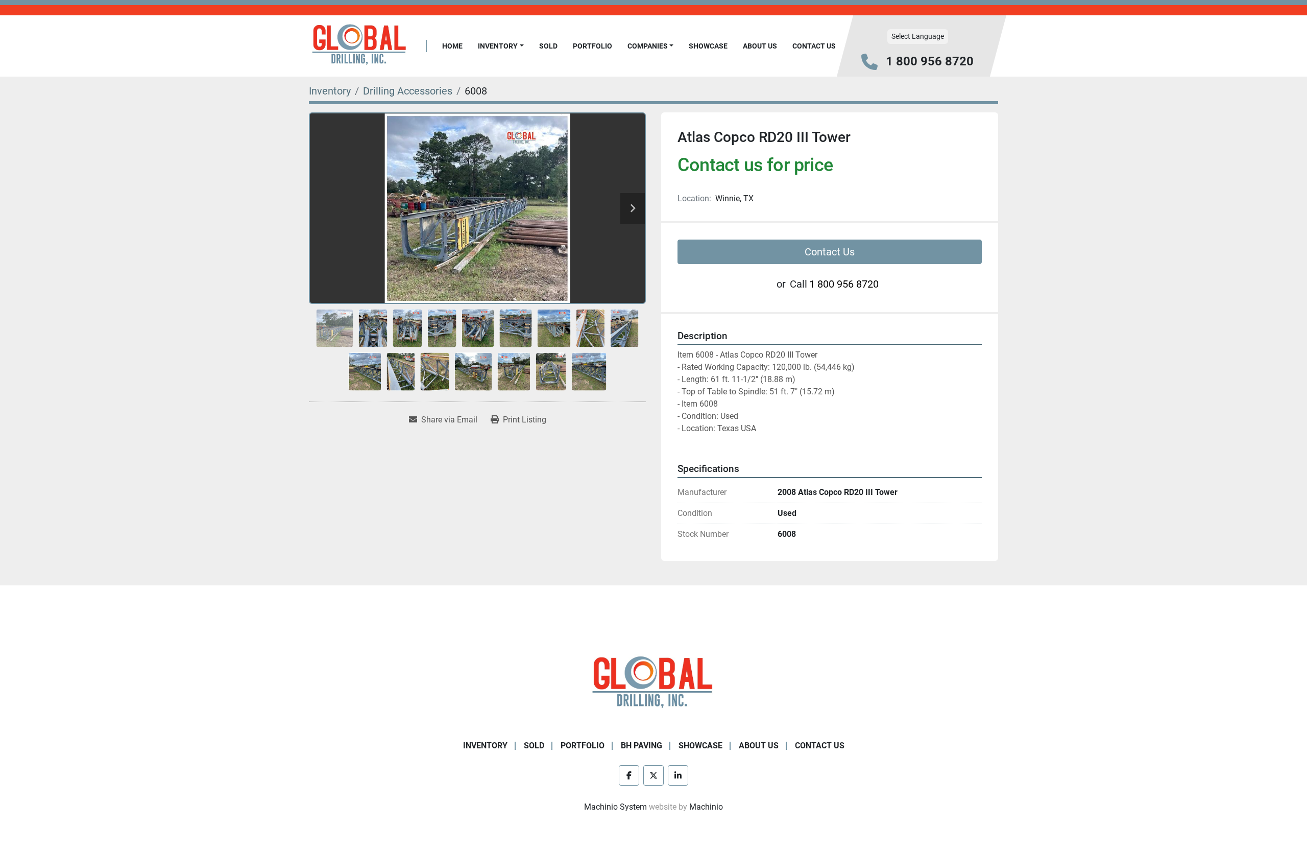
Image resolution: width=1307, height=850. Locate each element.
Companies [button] (647, 46)
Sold (548, 46)
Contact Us (814, 46)
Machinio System (615, 807)
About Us (760, 46)
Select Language (917, 36)
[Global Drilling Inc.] (653, 683)
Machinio (706, 807)
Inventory (498, 46)
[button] (501, 46)
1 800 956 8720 (930, 61)
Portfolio (592, 46)
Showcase (708, 46)
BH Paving (641, 745)
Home (452, 46)
